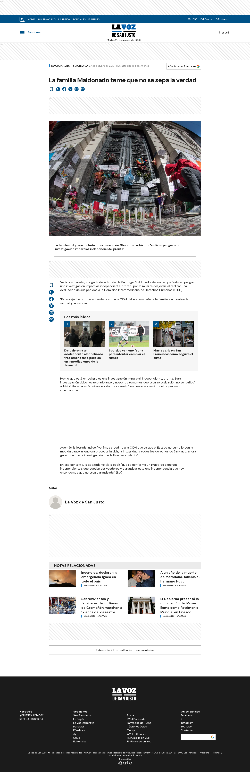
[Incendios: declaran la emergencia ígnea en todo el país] (62, 578)
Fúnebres (94, 19)
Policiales (79, 19)
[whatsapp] (58, 89)
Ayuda (139, 755)
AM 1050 (192, 19)
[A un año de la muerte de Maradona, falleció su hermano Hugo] (141, 578)
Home (31, 19)
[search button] (22, 19)
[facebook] (64, 89)
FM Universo (222, 19)
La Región (64, 19)
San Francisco (46, 19)
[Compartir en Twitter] (70, 89)
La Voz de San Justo (84, 502)
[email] (76, 89)
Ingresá (224, 32)
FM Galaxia (207, 19)
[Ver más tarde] (51, 89)
